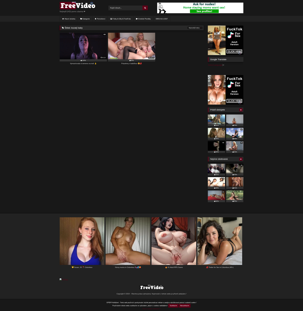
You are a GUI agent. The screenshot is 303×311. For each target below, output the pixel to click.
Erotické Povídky (144, 19)
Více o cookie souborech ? (151, 309)
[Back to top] (295, 304)
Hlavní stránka (70, 19)
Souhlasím (173, 306)
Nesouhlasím (184, 306)
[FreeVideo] (77, 6)
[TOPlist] (64, 280)
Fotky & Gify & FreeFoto (122, 19)
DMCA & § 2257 (162, 19)
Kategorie (86, 19)
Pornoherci (101, 19)
